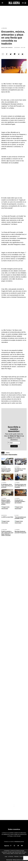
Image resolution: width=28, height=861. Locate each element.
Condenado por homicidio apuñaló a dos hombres (20, 501)
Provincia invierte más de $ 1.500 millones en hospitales (20, 486)
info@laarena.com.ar (19, 841)
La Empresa (10, 856)
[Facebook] (10, 846)
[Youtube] (22, 846)
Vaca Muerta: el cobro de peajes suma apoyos (20, 470)
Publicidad (16, 856)
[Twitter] (18, 846)
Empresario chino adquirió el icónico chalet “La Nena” (6, 470)
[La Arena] (14, 3)
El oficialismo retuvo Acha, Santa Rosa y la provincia (7, 486)
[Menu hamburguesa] (2, 3)
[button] (7, 54)
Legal (6, 856)
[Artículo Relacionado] (7, 461)
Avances (7, 452)
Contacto (21, 856)
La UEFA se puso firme (7, 517)
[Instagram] (14, 846)
